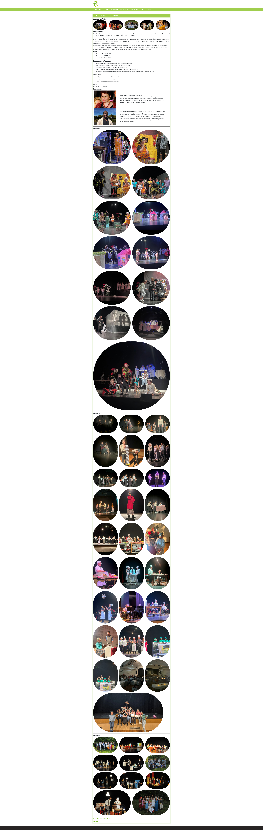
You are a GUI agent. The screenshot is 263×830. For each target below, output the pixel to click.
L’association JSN (124, 9)
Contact (142, 9)
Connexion (148, 9)
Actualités (106, 9)
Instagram (95, 821)
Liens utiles (134, 9)
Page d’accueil (97, 9)
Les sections (114, 9)
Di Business (164, 828)
